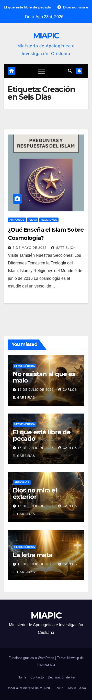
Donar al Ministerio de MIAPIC (28, 688)
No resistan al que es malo (44, 377)
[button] (70, 71)
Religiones (49, 219)
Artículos (16, 219)
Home (22, 677)
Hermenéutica (24, 366)
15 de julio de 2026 (36, 448)
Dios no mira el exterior (35, 493)
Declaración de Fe (61, 677)
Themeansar (46, 664)
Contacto (37, 677)
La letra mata (32, 555)
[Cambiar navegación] (42, 71)
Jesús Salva (76, 688)
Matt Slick (65, 248)
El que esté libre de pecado (42, 435)
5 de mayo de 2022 (30, 248)
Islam (33, 219)
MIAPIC (46, 35)
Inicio (59, 688)
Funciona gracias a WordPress (32, 658)
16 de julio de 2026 (36, 390)
